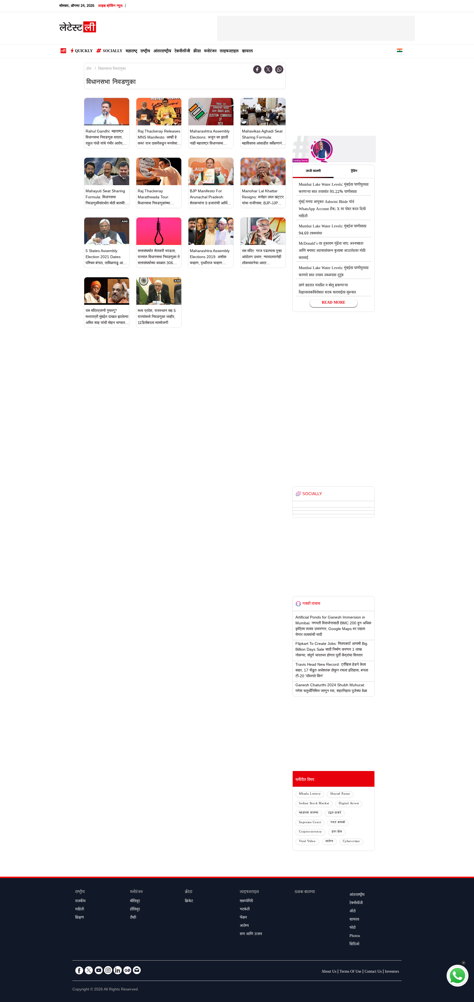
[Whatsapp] (279, 69)
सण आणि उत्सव (251, 935)
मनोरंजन (210, 52)
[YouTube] (98, 970)
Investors (392, 972)
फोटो (352, 928)
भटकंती (245, 910)
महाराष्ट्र (131, 52)
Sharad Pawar (340, 794)
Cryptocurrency (310, 832)
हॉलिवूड (135, 910)
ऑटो (352, 912)
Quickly (84, 52)
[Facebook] (257, 69)
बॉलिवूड (135, 902)
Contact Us (373, 972)
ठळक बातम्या (305, 892)
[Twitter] (268, 69)
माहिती (79, 910)
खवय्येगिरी (246, 902)
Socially (112, 52)
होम (88, 69)
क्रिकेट (189, 902)
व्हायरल (247, 52)
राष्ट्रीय (145, 52)
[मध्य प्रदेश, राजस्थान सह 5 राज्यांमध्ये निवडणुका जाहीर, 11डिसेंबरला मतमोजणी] (158, 291)
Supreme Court (310, 822)
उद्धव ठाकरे (334, 813)
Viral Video (307, 841)
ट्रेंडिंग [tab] (354, 171)
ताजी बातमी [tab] (313, 171)
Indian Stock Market (314, 803)
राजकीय (80, 902)
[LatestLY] (77, 28)
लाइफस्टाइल (229, 52)
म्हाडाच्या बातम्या (308, 813)
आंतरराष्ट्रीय (162, 52)
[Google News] (127, 970)
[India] (400, 51)
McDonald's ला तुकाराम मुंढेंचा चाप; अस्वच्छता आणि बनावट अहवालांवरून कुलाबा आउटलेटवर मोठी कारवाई (332, 251)
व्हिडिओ (354, 945)
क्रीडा (197, 52)
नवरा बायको (338, 822)
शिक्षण (79, 918)
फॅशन (243, 918)
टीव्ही (133, 918)
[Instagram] (108, 970)
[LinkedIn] (118, 970)
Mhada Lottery (310, 794)
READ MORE (333, 303)
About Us (328, 972)
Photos (354, 936)
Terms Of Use (350, 972)
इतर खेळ (337, 832)
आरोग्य (329, 841)
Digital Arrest (349, 803)
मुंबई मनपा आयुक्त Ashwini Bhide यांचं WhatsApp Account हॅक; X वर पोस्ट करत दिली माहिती (332, 209)
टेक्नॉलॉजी (182, 52)
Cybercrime (351, 841)
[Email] (137, 970)
